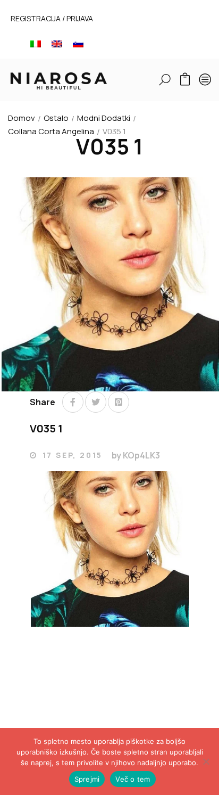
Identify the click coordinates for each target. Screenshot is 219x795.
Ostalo (56, 118)
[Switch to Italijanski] (35, 43)
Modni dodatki (103, 118)
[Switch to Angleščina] (57, 43)
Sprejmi (87, 779)
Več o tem (132, 779)
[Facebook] (72, 402)
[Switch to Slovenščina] (78, 43)
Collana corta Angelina (51, 131)
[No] (205, 761)
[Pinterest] (118, 402)
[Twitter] (95, 402)
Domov (21, 118)
